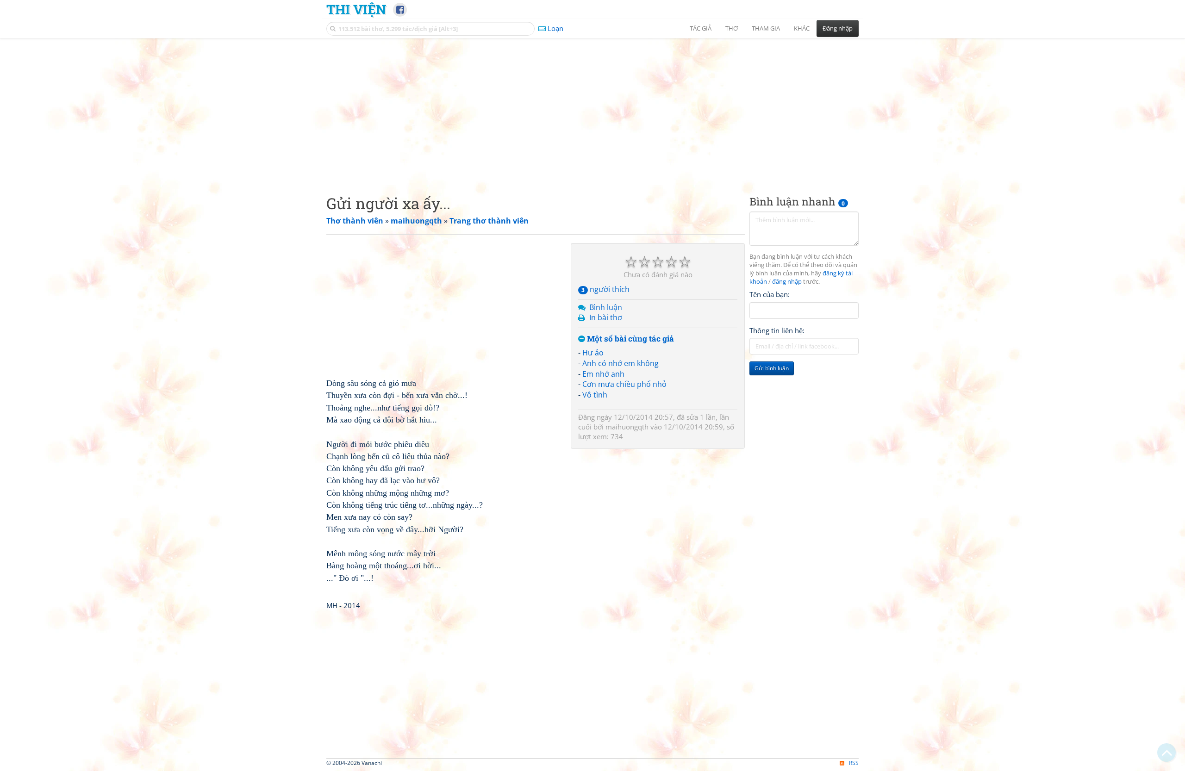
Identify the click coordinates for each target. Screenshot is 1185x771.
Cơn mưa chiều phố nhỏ (624, 384)
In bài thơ (605, 317)
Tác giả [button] (700, 28)
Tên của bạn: (769, 294)
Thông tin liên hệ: (777, 330)
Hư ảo (593, 353)
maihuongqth (627, 426)
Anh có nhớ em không (620, 363)
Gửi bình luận (772, 368)
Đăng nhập (838, 28)
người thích (605, 289)
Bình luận (605, 307)
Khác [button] (802, 28)
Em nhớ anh (603, 374)
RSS (854, 763)
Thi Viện (356, 9)
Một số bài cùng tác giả (629, 339)
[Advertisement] (592, 109)
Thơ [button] (731, 28)
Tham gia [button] (766, 28)
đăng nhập (787, 282)
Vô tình (594, 395)
